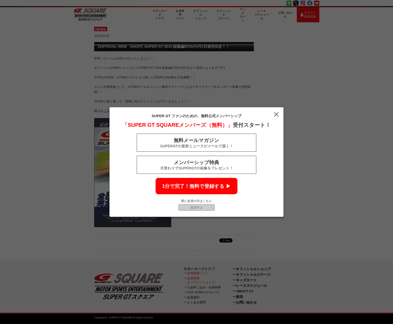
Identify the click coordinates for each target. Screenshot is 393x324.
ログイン (196, 207)
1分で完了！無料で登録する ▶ (196, 186)
